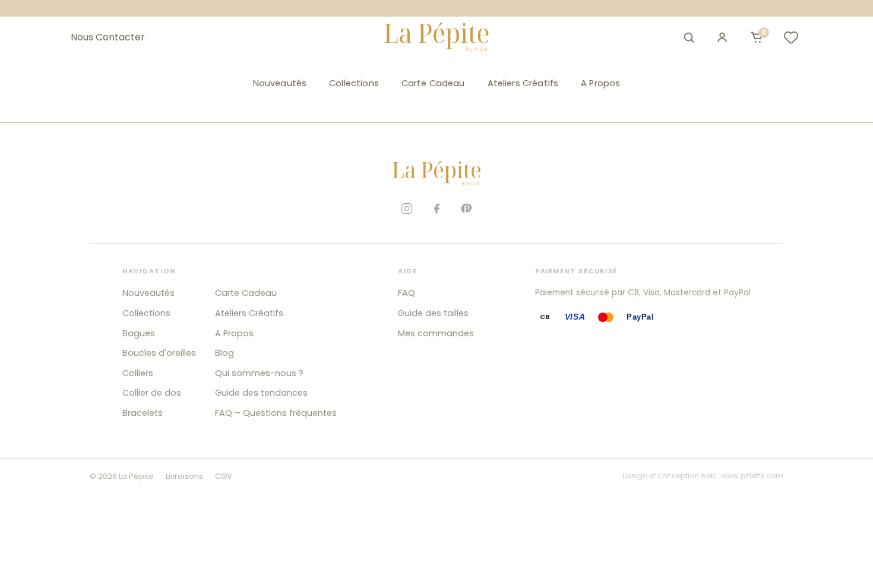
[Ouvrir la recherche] (689, 37)
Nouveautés (279, 83)
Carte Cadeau (433, 83)
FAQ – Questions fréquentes (276, 413)
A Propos (600, 83)
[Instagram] (406, 208)
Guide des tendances (261, 393)
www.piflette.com (752, 476)
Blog (224, 353)
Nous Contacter (108, 37)
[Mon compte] (722, 37)
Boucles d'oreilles (159, 353)
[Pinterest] (466, 208)
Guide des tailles (433, 313)
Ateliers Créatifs (523, 83)
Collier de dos (151, 393)
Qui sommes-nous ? (259, 373)
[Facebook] (436, 208)
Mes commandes (436, 333)
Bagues (138, 333)
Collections (354, 83)
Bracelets (142, 413)
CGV (223, 476)
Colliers (137, 373)
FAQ (406, 293)
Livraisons (184, 476)
